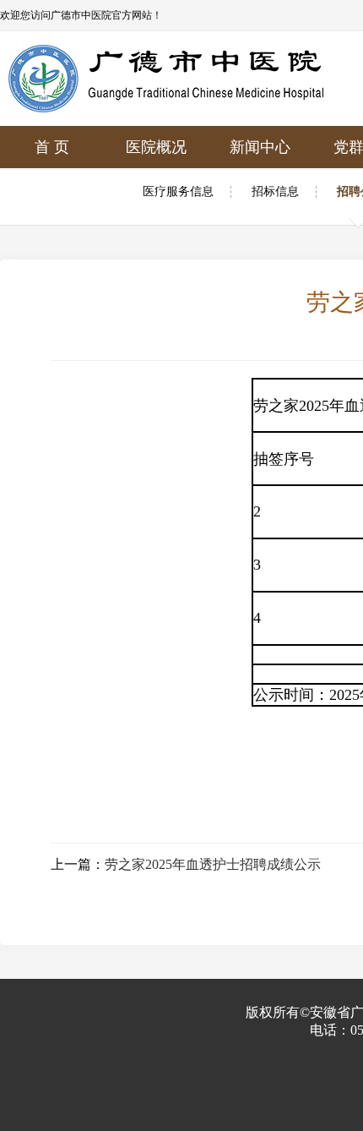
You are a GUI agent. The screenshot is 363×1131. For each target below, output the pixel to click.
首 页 (52, 147)
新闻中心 (260, 147)
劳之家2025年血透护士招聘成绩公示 (213, 864)
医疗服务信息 (178, 192)
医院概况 (156, 147)
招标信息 (275, 192)
